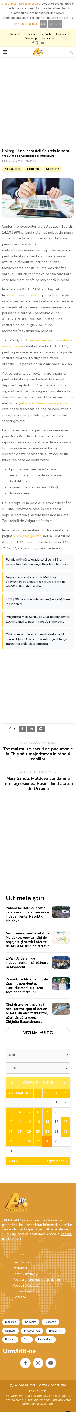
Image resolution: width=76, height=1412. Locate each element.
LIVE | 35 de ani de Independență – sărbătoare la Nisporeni (38, 601)
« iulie (13, 1161)
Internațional (45, 1339)
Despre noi (30, 34)
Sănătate (10, 1331)
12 (29, 1122)
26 (29, 1141)
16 (65, 1122)
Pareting (10, 1339)
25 (20, 1141)
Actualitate (12, 169)
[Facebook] (25, 1363)
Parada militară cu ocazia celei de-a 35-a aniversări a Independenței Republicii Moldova (37, 561)
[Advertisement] (38, 103)
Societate (52, 169)
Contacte (46, 34)
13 (38, 1122)
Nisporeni (33, 169)
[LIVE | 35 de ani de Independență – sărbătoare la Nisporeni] (61, 962)
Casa (27, 1339)
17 (10, 1131)
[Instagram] (38, 1363)
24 (10, 1141)
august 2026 (38, 1083)
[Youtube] (50, 1363)
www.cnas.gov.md (27, 536)
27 (38, 1141)
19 (29, 1131)
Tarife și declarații (25, 1274)
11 (20, 1122)
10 (10, 1122)
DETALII (55, 24)
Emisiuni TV (56, 1331)
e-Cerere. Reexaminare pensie (43, 403)
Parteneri (20, 1268)
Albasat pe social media (40, 38)
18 (20, 1131)
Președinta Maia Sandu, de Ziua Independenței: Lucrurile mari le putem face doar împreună (38, 619)
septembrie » (57, 1161)
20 (38, 1131)
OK (43, 24)
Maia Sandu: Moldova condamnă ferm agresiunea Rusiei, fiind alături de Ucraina (38, 783)
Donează (60, 34)
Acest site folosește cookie (21, 4)
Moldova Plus (32, 1331)
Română (15, 34)
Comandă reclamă (26, 1291)
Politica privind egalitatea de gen (37, 1279)
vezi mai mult (29, 24)
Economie (50, 1322)
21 (47, 1131)
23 (65, 1131)
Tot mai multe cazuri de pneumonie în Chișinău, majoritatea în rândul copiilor (38, 754)
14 (47, 1122)
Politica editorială (26, 1285)
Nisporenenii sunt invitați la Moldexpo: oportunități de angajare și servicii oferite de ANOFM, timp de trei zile (35, 582)
